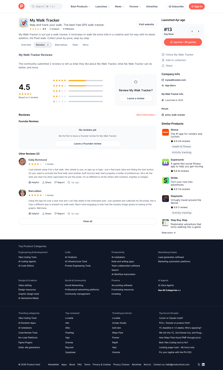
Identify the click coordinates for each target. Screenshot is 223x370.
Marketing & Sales (167, 252)
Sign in (198, 6)
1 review (49, 164)
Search (115, 270)
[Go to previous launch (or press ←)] (192, 31)
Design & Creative (27, 280)
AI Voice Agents (166, 285)
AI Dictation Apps (27, 323)
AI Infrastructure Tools (76, 261)
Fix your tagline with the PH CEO (175, 352)
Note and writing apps (123, 261)
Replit (115, 342)
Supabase (70, 352)
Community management (77, 293)
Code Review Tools (27, 332)
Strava (174, 129)
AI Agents (163, 280)
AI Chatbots (71, 257)
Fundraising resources (123, 289)
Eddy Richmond (38, 159)
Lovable (69, 318)
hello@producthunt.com (177, 364)
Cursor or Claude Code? (171, 318)
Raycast (69, 347)
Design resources (27, 289)
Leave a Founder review (87, 143)
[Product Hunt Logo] (21, 6)
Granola (69, 342)
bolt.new (116, 327)
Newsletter (53, 364)
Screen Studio (119, 323)
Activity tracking (181, 152)
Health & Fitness (181, 146)
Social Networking (74, 285)
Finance (116, 280)
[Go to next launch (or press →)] (199, 31)
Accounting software (122, 285)
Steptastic (177, 196)
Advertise (152, 6)
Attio (67, 327)
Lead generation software (171, 257)
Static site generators (29, 347)
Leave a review (135, 98)
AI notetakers (118, 257)
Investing (116, 293)
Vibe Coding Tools (27, 257)
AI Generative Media (28, 298)
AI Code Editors (26, 265)
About (72, 364)
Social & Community (75, 280)
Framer (115, 337)
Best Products (79, 6)
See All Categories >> (169, 290)
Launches (101, 6)
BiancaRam (35, 190)
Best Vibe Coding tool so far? (173, 342)
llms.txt (147, 364)
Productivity (118, 252)
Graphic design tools (28, 293)
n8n (67, 323)
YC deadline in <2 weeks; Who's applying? (180, 327)
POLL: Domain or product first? (174, 323)
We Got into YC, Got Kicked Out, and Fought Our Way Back (181, 333)
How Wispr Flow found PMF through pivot (180, 337)
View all (87, 221)
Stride (174, 177)
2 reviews (54, 29)
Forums (134, 6)
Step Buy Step (179, 220)
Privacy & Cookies (102, 364)
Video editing (25, 285)
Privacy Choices (121, 364)
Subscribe (178, 6)
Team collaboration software (126, 265)
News (118, 6)
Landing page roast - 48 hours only (176, 347)
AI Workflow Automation (123, 274)
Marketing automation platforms (174, 261)
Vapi (67, 337)
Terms (87, 364)
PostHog (69, 332)
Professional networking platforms (82, 289)
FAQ (80, 364)
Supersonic (177, 159)
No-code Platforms (27, 337)
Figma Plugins (25, 342)
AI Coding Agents (27, 261)
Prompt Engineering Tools (78, 265)
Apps (64, 364)
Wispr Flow (117, 332)
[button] (85, 44)
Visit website (146, 24)
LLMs (68, 252)
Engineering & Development (33, 252)
